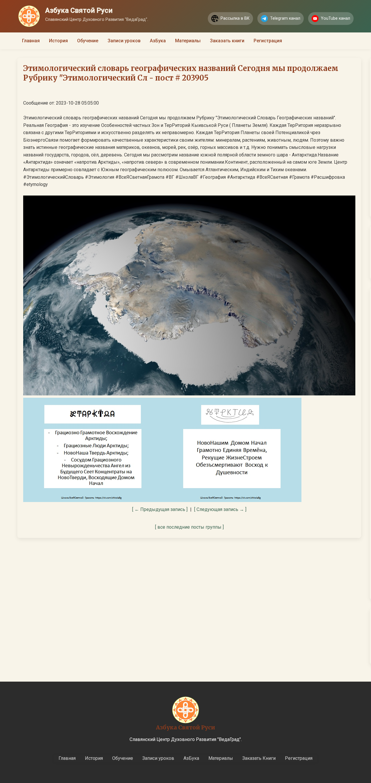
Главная (31, 40)
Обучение (87, 40)
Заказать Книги (259, 758)
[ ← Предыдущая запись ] (160, 509)
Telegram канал (285, 18)
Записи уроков (124, 40)
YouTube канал (335, 18)
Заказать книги (227, 40)
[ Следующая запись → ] (220, 509)
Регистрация (268, 40)
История (58, 40)
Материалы (188, 40)
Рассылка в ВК (235, 18)
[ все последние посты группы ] (189, 527)
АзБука (158, 40)
